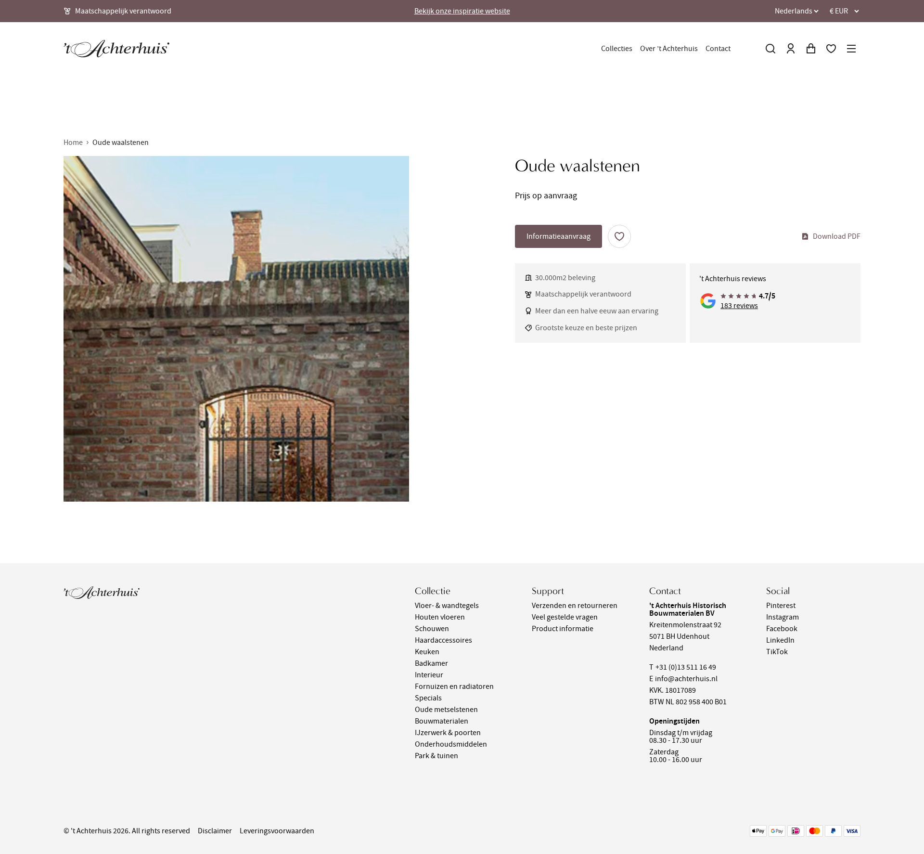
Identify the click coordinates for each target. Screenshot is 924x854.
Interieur (429, 675)
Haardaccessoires (443, 640)
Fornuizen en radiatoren (454, 686)
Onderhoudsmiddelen (451, 744)
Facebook (781, 629)
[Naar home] (116, 48)
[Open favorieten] (831, 48)
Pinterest (781, 605)
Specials (428, 698)
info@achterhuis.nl (686, 679)
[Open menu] (851, 48)
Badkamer (431, 663)
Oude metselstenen (446, 709)
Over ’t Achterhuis (669, 48)
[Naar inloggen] (791, 48)
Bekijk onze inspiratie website (462, 11)
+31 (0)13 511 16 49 (685, 667)
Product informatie (562, 629)
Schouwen (432, 629)
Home (73, 142)
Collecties (616, 48)
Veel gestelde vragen (565, 617)
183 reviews (739, 306)
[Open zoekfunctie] (770, 48)
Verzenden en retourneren (574, 605)
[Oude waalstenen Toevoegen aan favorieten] (619, 236)
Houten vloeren (440, 617)
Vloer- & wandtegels (447, 605)
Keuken (427, 652)
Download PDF (836, 236)
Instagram (782, 617)
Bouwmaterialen (441, 721)
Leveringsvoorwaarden (277, 831)
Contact (718, 48)
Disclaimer (215, 831)
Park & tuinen (436, 756)
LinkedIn (780, 640)
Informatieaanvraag (558, 236)
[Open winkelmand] (811, 48)
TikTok (777, 652)
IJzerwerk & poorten (448, 733)
